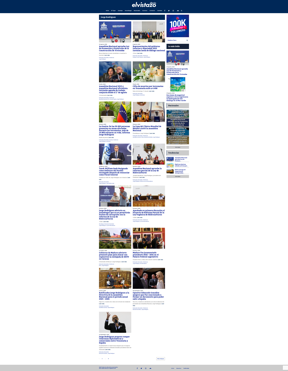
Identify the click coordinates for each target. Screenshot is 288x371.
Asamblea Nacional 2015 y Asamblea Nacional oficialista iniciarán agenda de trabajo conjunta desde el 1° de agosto (113, 89)
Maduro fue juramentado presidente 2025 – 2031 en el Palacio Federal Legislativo (146, 255)
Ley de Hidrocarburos (110, 225)
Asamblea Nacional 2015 (104, 99)
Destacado (101, 57)
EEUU (100, 265)
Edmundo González (137, 309)
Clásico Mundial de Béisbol (146, 137)
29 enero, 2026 (136, 166)
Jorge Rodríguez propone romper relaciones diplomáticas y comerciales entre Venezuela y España (114, 340)
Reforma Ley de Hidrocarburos (146, 181)
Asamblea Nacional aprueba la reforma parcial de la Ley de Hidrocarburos (147, 171)
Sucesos (144, 10)
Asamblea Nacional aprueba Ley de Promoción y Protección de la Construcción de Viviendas (114, 48)
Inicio (107, 10)
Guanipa (120, 10)
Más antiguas (160, 358)
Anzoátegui (128, 10)
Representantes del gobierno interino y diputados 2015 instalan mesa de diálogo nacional (149, 48)
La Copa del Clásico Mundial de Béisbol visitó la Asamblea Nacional (147, 128)
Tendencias (111, 57)
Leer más (107, 55)
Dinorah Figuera (139, 57)
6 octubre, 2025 (103, 250)
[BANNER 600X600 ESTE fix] (177, 26)
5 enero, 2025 (102, 290)
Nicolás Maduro (143, 263)
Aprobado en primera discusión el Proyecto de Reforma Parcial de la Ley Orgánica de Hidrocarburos (149, 213)
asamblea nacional (137, 137)
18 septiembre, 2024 (138, 290)
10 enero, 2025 (136, 250)
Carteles (159, 10)
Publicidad (186, 368)
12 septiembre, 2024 (104, 334)
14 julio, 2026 (102, 84)
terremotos (142, 95)
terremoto (108, 141)
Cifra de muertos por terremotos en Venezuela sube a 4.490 (148, 87)
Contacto (152, 10)
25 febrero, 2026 (103, 166)
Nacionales (137, 10)
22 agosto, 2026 (103, 44)
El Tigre (113, 10)
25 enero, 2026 (102, 208)
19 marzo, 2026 (136, 124)
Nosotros (178, 368)
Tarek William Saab (110, 183)
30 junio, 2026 (102, 124)
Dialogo (134, 57)
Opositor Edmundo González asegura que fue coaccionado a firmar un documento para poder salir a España (148, 296)
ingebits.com (112, 368)
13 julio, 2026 (136, 84)
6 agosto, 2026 (136, 44)
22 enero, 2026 (136, 208)
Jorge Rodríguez (102, 59)
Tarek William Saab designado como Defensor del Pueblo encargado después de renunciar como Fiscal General (114, 172)
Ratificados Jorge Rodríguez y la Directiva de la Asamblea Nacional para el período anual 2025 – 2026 (114, 296)
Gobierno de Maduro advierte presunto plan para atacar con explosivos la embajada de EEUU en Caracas (114, 256)
